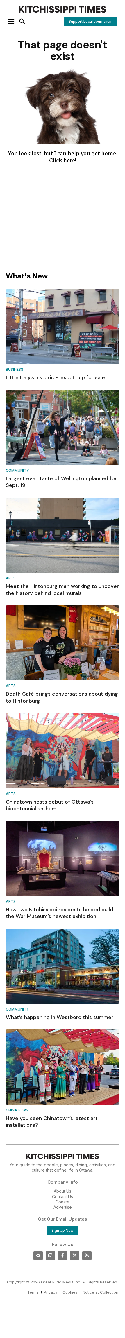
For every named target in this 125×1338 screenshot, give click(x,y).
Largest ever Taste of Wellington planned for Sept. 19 (61, 482)
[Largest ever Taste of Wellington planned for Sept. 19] (62, 427)
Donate (62, 1201)
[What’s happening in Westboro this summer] (62, 966)
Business (14, 370)
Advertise (62, 1207)
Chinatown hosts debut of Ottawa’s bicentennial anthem (50, 805)
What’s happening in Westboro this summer (59, 1017)
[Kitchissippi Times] (62, 9)
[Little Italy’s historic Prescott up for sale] (62, 326)
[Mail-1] (38, 1255)
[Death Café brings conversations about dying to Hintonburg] (62, 642)
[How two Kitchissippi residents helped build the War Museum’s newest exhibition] (62, 858)
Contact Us (62, 1196)
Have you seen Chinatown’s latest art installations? (52, 1121)
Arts (11, 578)
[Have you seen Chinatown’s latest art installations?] (62, 1066)
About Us (62, 1191)
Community (17, 471)
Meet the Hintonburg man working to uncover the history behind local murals (62, 589)
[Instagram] (50, 1255)
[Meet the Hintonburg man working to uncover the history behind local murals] (62, 535)
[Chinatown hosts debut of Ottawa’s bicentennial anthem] (62, 750)
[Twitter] (74, 1255)
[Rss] (87, 1255)
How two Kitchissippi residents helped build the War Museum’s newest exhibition (59, 913)
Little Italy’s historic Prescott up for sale (55, 377)
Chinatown (17, 1110)
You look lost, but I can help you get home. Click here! (62, 157)
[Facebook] (62, 1255)
